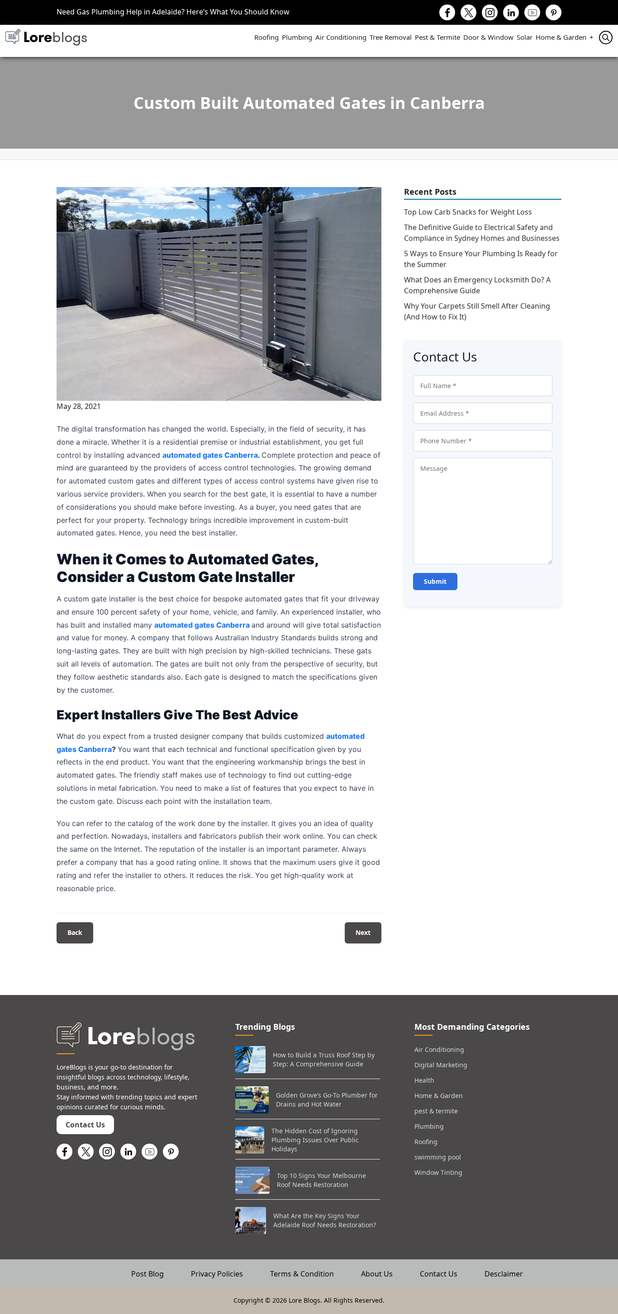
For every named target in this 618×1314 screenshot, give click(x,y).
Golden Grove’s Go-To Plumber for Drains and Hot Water (327, 1099)
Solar (524, 37)
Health (424, 1080)
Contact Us (85, 1125)
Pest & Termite (437, 37)
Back (74, 932)
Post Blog (147, 1274)
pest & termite (436, 1111)
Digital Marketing (440, 1065)
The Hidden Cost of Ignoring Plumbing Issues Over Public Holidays (315, 1139)
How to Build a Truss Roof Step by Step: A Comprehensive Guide (324, 1059)
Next (363, 932)
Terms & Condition (302, 1274)
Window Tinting (438, 1172)
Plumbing (297, 37)
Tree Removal (391, 37)
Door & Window (488, 37)
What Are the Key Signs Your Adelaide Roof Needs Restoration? (324, 1220)
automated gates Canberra (210, 455)
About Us (377, 1274)
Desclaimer (504, 1274)
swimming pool (437, 1157)
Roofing (266, 37)
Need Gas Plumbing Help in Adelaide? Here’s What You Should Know (173, 12)
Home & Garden (561, 37)
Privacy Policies (217, 1274)
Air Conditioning (340, 37)
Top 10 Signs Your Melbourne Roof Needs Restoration (321, 1180)
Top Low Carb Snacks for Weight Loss (468, 212)
